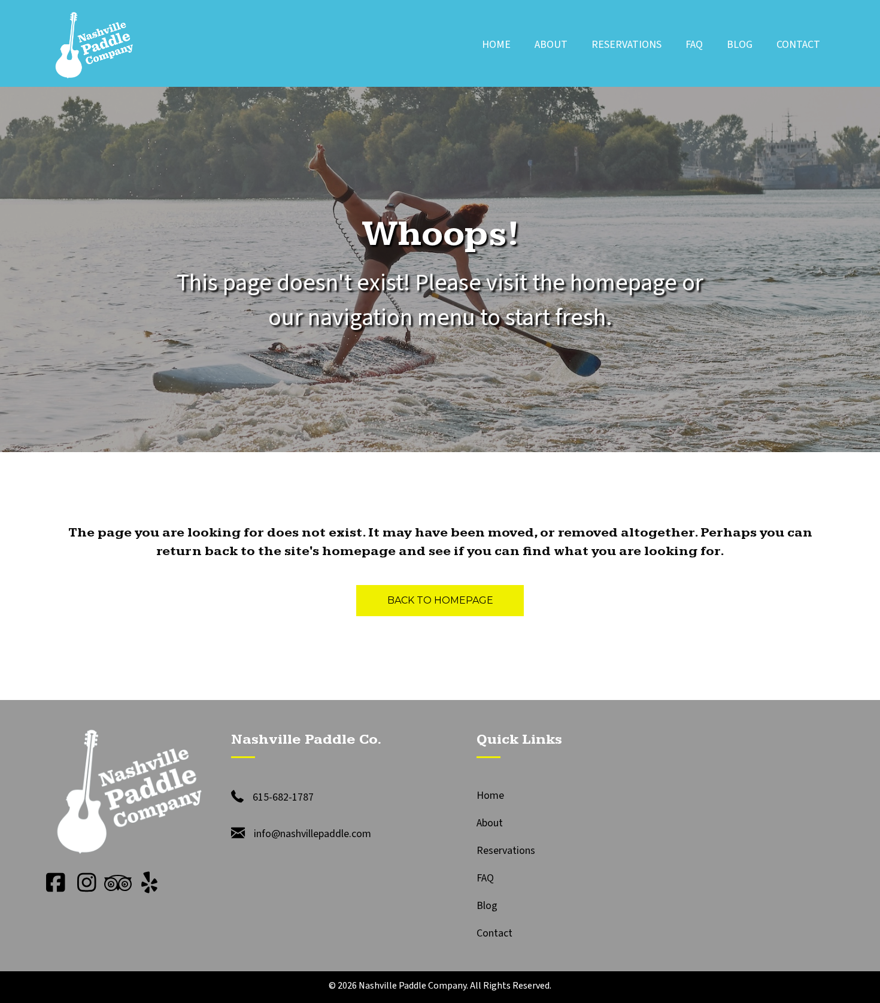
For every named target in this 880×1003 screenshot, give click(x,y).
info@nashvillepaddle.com (312, 833)
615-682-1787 (283, 797)
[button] (55, 882)
